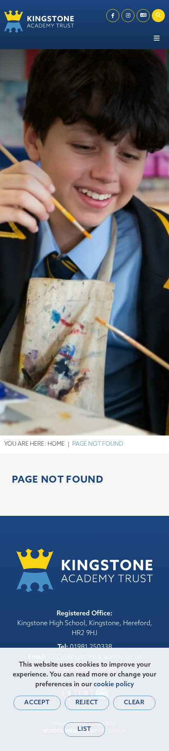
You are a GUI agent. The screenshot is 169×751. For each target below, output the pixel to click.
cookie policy (114, 684)
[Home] (39, 21)
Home (56, 444)
